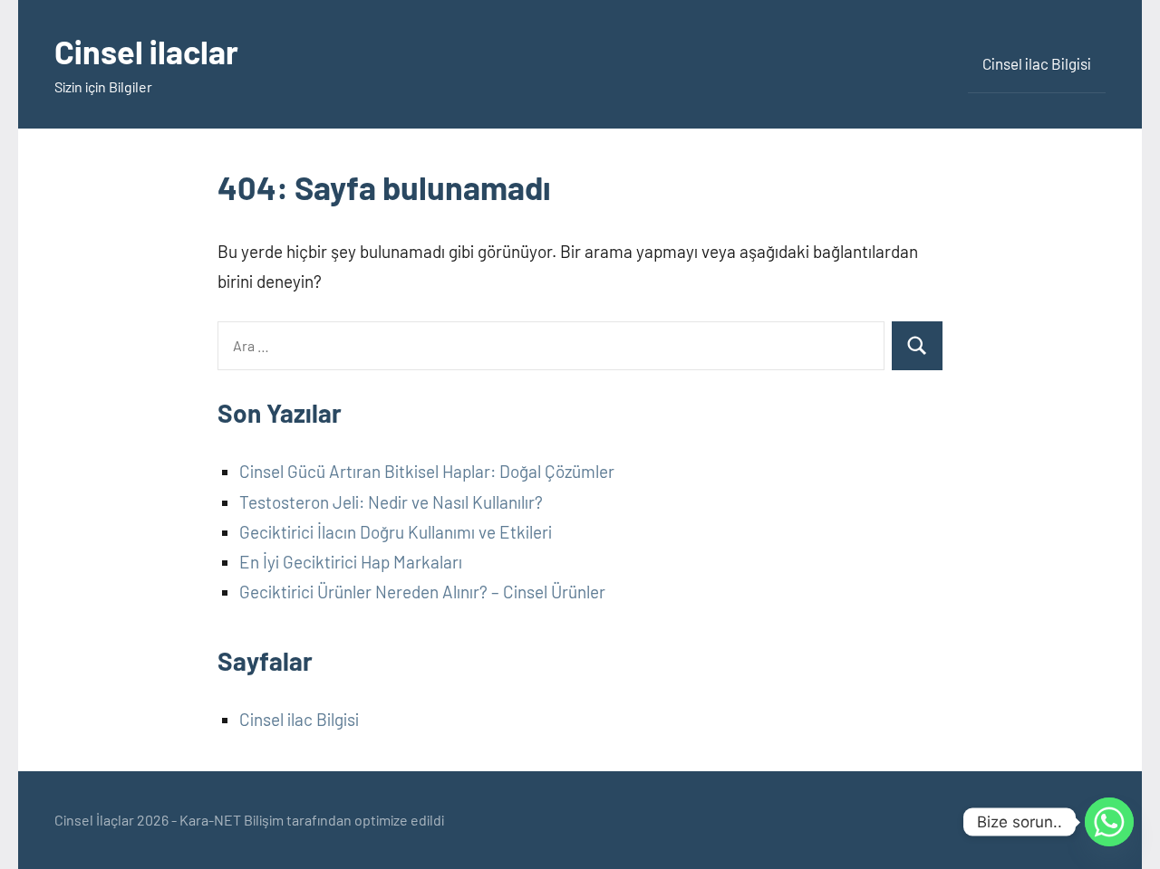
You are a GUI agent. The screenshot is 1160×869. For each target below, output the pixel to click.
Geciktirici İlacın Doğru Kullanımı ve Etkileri (395, 531)
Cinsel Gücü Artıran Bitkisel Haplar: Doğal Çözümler (426, 471)
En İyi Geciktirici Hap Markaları (350, 561)
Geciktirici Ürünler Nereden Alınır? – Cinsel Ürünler (422, 591)
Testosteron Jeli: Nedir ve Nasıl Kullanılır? (391, 502)
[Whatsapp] (1109, 821)
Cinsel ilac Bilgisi (1036, 63)
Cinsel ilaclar (146, 51)
